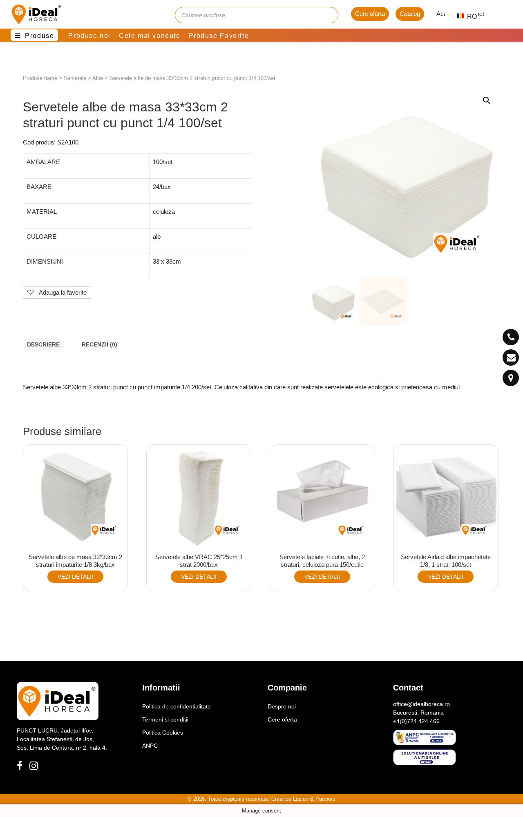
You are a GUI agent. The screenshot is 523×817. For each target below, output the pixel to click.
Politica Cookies (162, 732)
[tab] (43, 344)
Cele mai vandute (150, 35)
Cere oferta (370, 13)
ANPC (150, 745)
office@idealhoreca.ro (421, 704)
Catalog (410, 13)
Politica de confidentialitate (176, 706)
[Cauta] (328, 15)
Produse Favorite (219, 35)
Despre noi (282, 706)
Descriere (43, 345)
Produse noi (89, 35)
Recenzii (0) (99, 345)
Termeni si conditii (165, 719)
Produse (39, 35)
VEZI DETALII (75, 576)
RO (467, 16)
